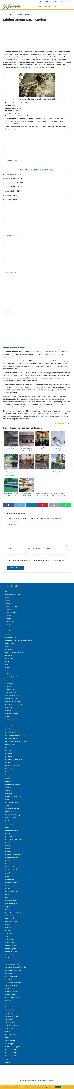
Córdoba (8, 717)
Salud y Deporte (10, 949)
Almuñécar (9, 622)
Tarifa (7, 1004)
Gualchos (8, 793)
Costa (7, 723)
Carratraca (9, 683)
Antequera (9, 628)
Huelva (7, 799)
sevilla (11, 14)
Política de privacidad (27, 1080)
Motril (7, 885)
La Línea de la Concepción (14, 815)
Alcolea (7, 600)
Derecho (8, 729)
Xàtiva (7, 1062)
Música (7, 888)
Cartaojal (8, 686)
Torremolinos (9, 1013)
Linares (7, 833)
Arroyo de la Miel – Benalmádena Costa (18, 640)
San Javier (8, 961)
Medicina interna (11, 864)
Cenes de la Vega (11, 698)
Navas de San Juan (11, 891)
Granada (8, 787)
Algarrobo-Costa (11, 606)
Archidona (8, 631)
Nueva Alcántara (11, 901)
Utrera (7, 1038)
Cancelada (9, 680)
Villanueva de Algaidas (12, 1047)
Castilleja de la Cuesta (12, 695)
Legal (7, 827)
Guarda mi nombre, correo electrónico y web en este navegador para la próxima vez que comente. (35, 561)
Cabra (7, 668)
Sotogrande (9, 1001)
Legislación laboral (11, 830)
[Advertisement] (37, 36)
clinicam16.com (28, 404)
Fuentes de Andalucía (12, 784)
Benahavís (8, 655)
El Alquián (8, 753)
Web (48, 549)
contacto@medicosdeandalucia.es (60, 2)
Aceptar (58, 1087)
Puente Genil (9, 918)
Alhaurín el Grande (11, 613)
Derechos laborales (11, 738)
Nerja (7, 894)
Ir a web (8, 312)
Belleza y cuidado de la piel (14, 652)
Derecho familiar (11, 732)
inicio (6, 14)
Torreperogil (9, 1019)
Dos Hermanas (10, 744)
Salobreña (8, 933)
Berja (7, 662)
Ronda (7, 930)
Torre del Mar (9, 1007)
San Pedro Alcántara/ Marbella (15, 967)
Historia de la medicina (13, 796)
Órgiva (7, 907)
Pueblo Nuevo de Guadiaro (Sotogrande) (14, 914)
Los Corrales (9, 836)
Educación (8, 750)
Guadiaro (8, 790)
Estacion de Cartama (12, 766)
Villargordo (8, 1059)
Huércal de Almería (11, 803)
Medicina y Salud (11, 870)
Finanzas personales (12, 775)
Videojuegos (9, 1044)
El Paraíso (8, 757)
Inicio (43, 2)
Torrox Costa (9, 1022)
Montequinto (9, 879)
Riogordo (8, 927)
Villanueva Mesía (11, 1056)
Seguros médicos (11, 985)
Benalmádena (10, 658)
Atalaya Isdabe (10, 643)
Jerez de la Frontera (12, 809)
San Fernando (10, 958)
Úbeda (7, 1031)
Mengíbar (8, 873)
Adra (6, 591)
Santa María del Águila (12, 976)
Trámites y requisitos (12, 1025)
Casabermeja (10, 689)
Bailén (7, 646)
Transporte (9, 1028)
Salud (7, 936)
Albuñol (7, 597)
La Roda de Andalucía (12, 818)
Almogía (8, 619)
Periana (7, 910)
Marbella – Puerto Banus (13, 855)
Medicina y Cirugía (11, 867)
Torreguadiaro (10, 1010)
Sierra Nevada (10, 995)
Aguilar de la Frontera (12, 594)
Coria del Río (9, 720)
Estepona (8, 772)
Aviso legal (50, 1080)
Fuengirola (8, 781)
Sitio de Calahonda (11, 998)
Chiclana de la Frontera (13, 701)
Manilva (8, 848)
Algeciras (8, 609)
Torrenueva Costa (11, 1016)
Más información (68, 1087)
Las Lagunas (9, 824)
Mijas (7, 876)
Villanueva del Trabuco (13, 1053)
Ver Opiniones (10, 273)
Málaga (7, 845)
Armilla (7, 634)
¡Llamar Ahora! (12, 161)
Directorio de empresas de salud (16, 741)
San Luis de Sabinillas (12, 964)
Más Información (13, 235)
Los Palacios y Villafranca (13, 839)
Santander (8, 979)
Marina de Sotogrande (12, 858)
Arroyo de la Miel (10, 637)
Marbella (8, 852)
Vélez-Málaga (10, 1041)
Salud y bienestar (11, 946)
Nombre (10, 549)
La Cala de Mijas (10, 812)
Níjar (6, 898)
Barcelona (8, 649)
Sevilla (7, 988)
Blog (6, 665)
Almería (8, 616)
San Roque (9, 973)
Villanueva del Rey (11, 1050)
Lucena (7, 842)
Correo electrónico (33, 549)
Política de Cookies (40, 1080)
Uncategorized (10, 1034)
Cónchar (8, 711)
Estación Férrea (10, 769)
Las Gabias (9, 821)
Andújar (8, 625)
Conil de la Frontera (11, 714)
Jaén (7, 806)
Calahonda (9, 674)
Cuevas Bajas (9, 726)
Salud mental (9, 939)
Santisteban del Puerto (13, 982)
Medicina (8, 861)
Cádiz (7, 671)
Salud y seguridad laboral (13, 955)
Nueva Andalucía (11, 904)
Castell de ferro (10, 692)
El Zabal (7, 763)
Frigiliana (8, 778)
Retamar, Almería (11, 921)
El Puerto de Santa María (13, 760)
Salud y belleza (10, 943)
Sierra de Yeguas (11, 992)
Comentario (11, 524)
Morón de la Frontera (12, 882)
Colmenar (8, 708)
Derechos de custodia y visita (15, 735)
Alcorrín (8, 603)
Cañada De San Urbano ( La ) (15, 677)
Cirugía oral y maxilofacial (14, 704)
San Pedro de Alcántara (13, 970)
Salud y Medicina (11, 952)
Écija (6, 747)
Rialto (7, 924)
